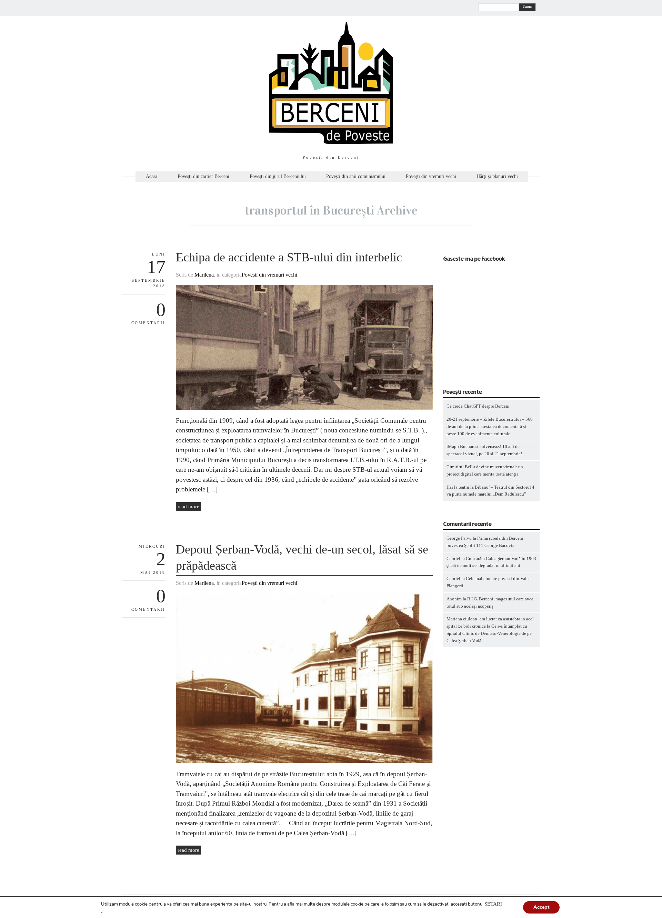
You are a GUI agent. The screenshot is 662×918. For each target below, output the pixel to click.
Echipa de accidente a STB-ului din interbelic (289, 257)
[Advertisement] (486, 328)
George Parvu (459, 538)
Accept (541, 907)
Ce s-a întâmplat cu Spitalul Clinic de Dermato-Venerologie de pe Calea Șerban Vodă (489, 633)
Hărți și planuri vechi (497, 176)
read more (188, 506)
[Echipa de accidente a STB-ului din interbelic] (304, 408)
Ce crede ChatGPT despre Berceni (478, 406)
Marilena (204, 275)
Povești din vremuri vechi (431, 176)
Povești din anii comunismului (355, 176)
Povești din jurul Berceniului (278, 176)
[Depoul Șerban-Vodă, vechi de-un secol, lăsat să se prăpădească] (304, 761)
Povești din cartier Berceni (203, 176)
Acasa (151, 176)
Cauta (527, 7)
